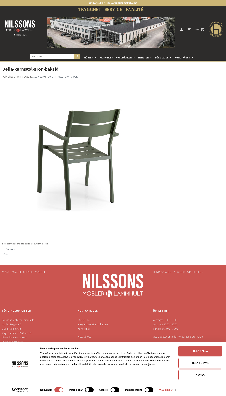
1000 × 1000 (38, 76)
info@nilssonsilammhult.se (93, 324)
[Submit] (77, 56)
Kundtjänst (182, 57)
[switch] (89, 389)
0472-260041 (84, 320)
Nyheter (143, 57)
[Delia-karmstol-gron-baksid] (79, 159)
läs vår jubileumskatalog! (122, 3)
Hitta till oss (84, 336)
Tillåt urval (200, 363)
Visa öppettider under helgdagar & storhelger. (178, 336)
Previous (8, 249)
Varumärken (124, 57)
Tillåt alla (200, 351)
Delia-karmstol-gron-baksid (63, 76)
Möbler (88, 57)
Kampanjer (106, 57)
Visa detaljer (166, 390)
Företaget (161, 57)
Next (6, 253)
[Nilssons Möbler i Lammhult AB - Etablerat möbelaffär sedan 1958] (20, 29)
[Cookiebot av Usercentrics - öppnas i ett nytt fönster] (19, 390)
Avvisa (200, 375)
